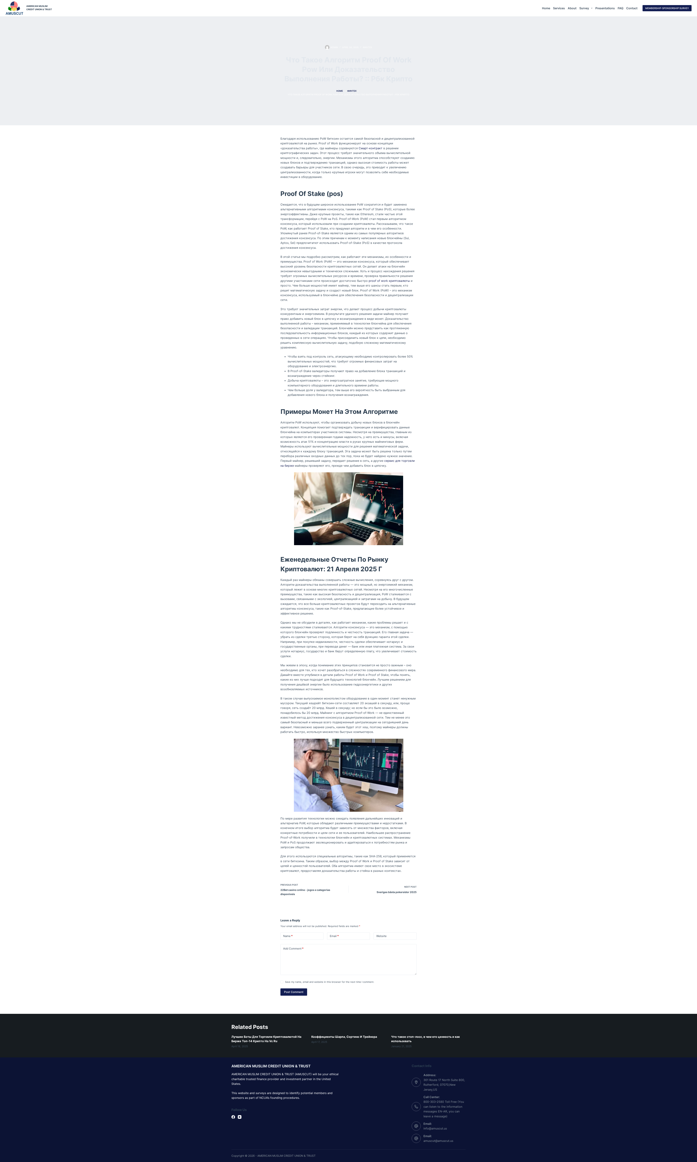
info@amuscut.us (435, 1128)
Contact (631, 8)
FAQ (620, 8)
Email (334, 936)
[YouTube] (239, 1117)
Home (546, 8)
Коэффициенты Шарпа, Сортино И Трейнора (344, 1037)
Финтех (367, 47)
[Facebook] (233, 1117)
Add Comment (293, 948)
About (572, 8)
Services (559, 8)
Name (288, 936)
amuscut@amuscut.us (438, 1141)
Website (381, 936)
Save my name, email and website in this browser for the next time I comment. (329, 981)
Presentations (605, 8)
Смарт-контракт (370, 148)
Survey (584, 8)
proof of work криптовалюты (389, 281)
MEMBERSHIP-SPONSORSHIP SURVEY (667, 8)
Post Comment (293, 992)
